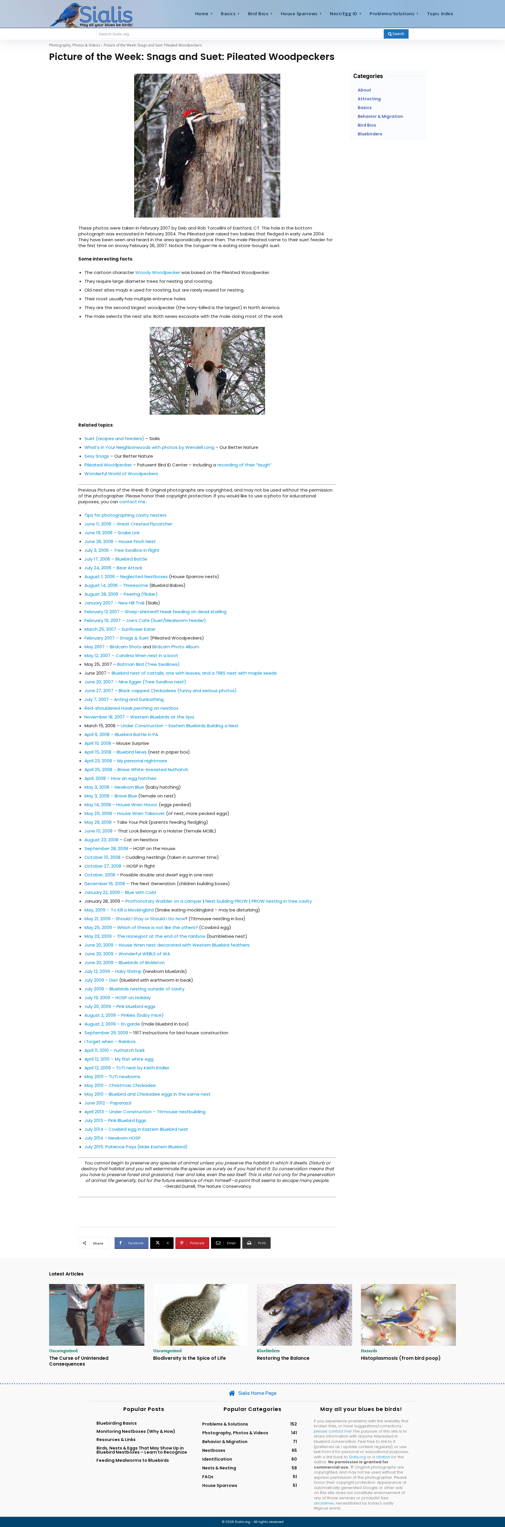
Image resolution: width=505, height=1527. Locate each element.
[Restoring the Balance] (304, 1315)
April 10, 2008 (97, 743)
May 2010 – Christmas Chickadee (120, 1085)
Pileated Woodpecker (108, 465)
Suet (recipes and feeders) (114, 438)
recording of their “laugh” (244, 465)
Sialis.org (357, 1457)
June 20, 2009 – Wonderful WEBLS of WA (127, 954)
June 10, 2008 (98, 831)
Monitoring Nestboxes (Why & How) (135, 1431)
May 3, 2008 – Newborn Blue (114, 787)
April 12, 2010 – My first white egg (118, 1059)
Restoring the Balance (283, 1358)
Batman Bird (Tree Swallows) (148, 664)
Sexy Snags (96, 456)
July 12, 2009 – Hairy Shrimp (113, 971)
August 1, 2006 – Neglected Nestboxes (126, 576)
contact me (132, 502)
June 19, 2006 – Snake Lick (111, 533)
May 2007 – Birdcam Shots (112, 647)
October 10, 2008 (102, 857)
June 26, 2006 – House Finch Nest (120, 541)
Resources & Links (116, 1439)
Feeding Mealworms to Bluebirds (132, 1460)
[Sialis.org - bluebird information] (100, 15)
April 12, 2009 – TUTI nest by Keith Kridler (126, 1068)
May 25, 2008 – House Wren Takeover (124, 813)
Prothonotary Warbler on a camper (163, 901)
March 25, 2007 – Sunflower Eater (119, 629)
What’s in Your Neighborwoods (118, 447)
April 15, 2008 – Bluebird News (115, 752)
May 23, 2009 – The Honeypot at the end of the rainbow (145, 936)
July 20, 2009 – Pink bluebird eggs (119, 1006)
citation (383, 1457)
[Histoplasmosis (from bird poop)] (408, 1315)
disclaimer (324, 1503)
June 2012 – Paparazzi (108, 1103)
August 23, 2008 (101, 840)
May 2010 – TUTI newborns (112, 1076)
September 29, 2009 (106, 1033)
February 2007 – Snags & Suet (116, 638)
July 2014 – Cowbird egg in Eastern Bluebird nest (136, 1129)
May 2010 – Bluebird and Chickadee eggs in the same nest (147, 1094)
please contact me (332, 1431)
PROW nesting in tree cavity (282, 901)
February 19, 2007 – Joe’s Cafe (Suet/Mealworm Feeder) (145, 620)
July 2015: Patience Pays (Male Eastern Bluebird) (136, 1147)
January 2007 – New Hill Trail (114, 603)
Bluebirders (268, 1350)
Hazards (369, 1350)
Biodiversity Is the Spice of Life (189, 1358)
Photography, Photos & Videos (74, 45)
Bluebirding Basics (116, 1423)
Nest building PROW (226, 901)
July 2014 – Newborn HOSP (112, 1138)
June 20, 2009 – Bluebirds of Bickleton (124, 962)
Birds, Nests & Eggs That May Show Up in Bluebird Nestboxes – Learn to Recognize (141, 1450)
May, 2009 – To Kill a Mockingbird (119, 910)
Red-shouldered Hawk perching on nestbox (131, 708)
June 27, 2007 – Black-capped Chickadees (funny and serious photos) (160, 690)
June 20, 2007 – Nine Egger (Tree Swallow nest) (135, 682)
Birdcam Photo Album (175, 647)
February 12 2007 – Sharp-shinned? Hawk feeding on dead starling (155, 612)
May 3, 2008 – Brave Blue (110, 796)
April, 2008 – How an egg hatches (120, 778)
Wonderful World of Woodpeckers (121, 473)
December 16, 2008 (104, 883)
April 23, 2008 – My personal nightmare (125, 761)
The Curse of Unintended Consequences (78, 1361)
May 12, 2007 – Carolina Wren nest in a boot (131, 655)
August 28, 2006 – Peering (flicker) (121, 594)
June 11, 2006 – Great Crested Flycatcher (128, 524)
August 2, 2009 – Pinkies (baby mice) (124, 1015)
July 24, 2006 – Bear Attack (113, 568)
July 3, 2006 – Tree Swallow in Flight (122, 550)
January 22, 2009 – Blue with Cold (120, 892)
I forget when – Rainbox (110, 1041)
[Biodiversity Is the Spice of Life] (200, 1315)
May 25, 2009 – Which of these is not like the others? (141, 927)
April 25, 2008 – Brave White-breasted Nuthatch (136, 769)
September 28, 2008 (106, 848)
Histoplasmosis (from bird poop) (401, 1358)
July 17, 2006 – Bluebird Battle (115, 559)
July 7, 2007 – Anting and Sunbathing (124, 699)
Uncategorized (63, 1350)
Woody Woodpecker (157, 272)
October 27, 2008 (102, 866)
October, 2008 (99, 875)
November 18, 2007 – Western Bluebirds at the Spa (139, 717)
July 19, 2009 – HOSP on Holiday (117, 998)
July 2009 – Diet (101, 980)
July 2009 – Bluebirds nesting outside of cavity (134, 989)
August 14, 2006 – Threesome (116, 585)
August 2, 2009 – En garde (112, 1024)
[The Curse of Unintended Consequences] (96, 1315)
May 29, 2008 (98, 822)
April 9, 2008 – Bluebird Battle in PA (121, 734)
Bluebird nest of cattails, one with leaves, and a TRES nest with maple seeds (194, 673)
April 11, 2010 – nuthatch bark (114, 1050)
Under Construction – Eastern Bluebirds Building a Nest (180, 726)
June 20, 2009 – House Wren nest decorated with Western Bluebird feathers (167, 945)
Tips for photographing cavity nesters (125, 515)
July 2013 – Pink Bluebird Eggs (115, 1120)
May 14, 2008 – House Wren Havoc (121, 805)
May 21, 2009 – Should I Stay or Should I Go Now (134, 919)
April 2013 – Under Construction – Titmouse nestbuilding (144, 1112)
